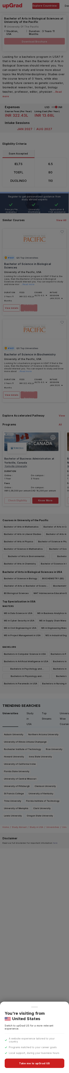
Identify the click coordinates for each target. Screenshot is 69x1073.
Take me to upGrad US (34, 1063)
